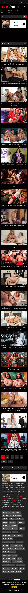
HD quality (11, 504)
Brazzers (14, 489)
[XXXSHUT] (11, 7)
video (22, 568)
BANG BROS (18, 515)
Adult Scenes (7, 515)
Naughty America (6, 491)
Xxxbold (12, 571)
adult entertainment (15, 512)
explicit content (8, 535)
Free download (8, 538)
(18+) (20, 496)
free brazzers (18, 535)
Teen (17, 496)
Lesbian (4, 498)
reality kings (7, 561)
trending (15, 568)
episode (16, 528)
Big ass (13, 518)
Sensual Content (18, 561)
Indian (11, 548)
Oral (15, 555)
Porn (20, 558)
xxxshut (19, 571)
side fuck (12, 565)
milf (5, 551)
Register (22, 2)
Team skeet (21, 565)
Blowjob (13, 522)
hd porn (6, 545)
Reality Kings (21, 489)
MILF (14, 496)
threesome (6, 568)
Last (10, 461)
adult (5, 512)
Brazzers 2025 (13, 500)
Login (16, 2)
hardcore (20, 542)
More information (14, 590)
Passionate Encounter (9, 558)
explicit (15, 532)
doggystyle (14, 525)
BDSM (5, 518)
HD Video (14, 545)
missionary (12, 551)
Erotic (22, 528)
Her (21, 545)
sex (5, 565)
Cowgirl (6, 525)
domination (7, 528)
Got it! (14, 587)
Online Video (7, 555)
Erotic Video (7, 532)
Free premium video (9, 542)
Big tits (5, 522)
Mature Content (20, 548)
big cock (21, 518)
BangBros (15, 491)
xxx (5, 571)
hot (5, 548)
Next (4, 461)
